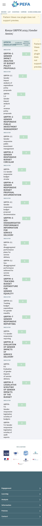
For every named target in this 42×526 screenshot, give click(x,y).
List (9, 12)
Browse (3, 12)
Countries (15, 12)
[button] (38, 16)
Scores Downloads (34, 12)
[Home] (21, 3)
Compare (24, 12)
